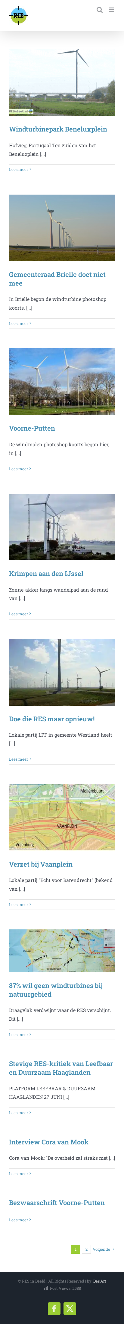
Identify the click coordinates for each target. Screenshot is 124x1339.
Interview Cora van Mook (48, 1142)
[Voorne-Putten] (62, 381)
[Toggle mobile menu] (112, 10)
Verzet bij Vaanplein (41, 864)
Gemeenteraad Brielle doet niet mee (57, 278)
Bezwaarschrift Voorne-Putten (57, 1202)
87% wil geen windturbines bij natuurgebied (56, 989)
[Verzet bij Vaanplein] (62, 817)
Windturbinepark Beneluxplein (58, 129)
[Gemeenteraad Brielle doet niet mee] (62, 228)
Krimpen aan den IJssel (46, 573)
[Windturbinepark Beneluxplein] (62, 82)
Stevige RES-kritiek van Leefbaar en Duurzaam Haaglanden (61, 1068)
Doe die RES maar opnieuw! (52, 718)
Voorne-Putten (32, 428)
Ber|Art (99, 1281)
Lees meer (18, 169)
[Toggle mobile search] (100, 10)
